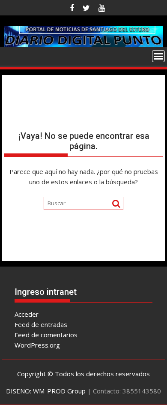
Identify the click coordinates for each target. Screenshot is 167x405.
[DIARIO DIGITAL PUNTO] (83, 35)
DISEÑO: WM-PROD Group (46, 391)
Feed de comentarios (46, 334)
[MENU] (158, 56)
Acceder (27, 314)
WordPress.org (37, 345)
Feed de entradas (41, 324)
